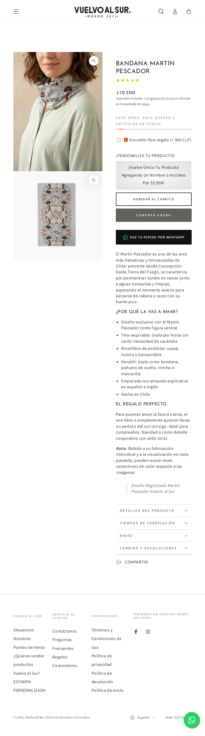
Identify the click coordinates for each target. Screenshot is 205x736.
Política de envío (108, 690)
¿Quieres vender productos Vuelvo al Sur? (28, 664)
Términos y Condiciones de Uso (106, 638)
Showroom (23, 630)
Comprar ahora (153, 215)
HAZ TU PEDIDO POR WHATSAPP (157, 237)
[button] (161, 11)
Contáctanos (64, 631)
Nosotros (22, 638)
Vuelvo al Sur (34, 717)
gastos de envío (162, 98)
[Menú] (16, 11)
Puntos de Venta (29, 647)
